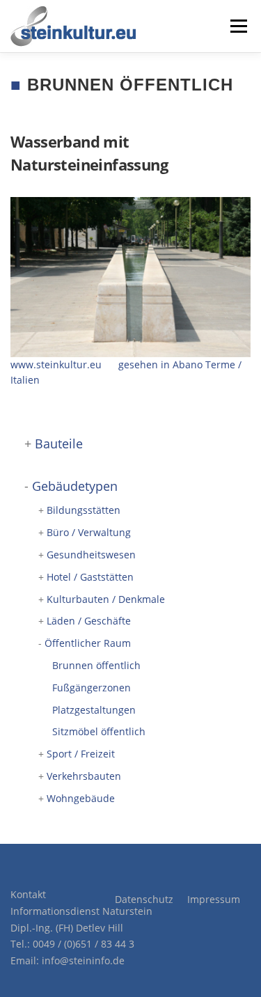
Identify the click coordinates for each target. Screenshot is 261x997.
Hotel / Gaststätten (90, 576)
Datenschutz (144, 899)
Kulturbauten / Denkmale (106, 599)
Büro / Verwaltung (89, 532)
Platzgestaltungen (94, 709)
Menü (237, 26)
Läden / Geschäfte (89, 620)
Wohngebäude (81, 798)
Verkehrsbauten (84, 776)
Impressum (213, 899)
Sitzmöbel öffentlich (98, 731)
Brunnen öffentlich (96, 665)
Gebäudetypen (75, 486)
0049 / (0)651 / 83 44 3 (83, 943)
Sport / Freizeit (81, 753)
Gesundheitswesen (91, 554)
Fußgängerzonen (91, 687)
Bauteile (59, 443)
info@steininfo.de (83, 960)
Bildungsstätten (83, 510)
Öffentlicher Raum (88, 643)
